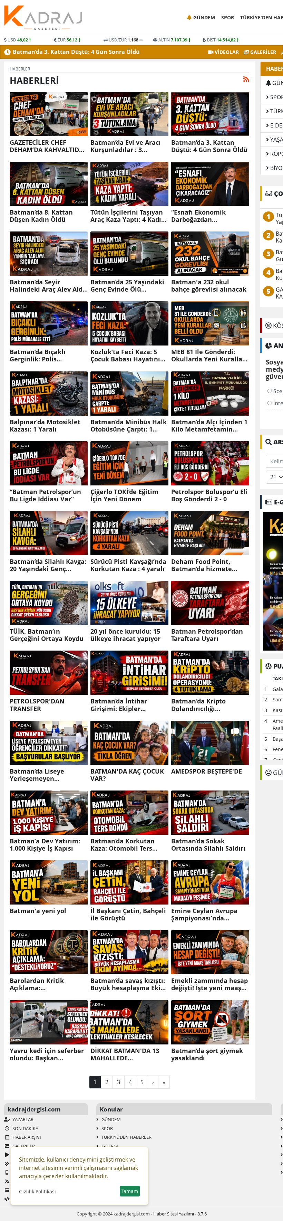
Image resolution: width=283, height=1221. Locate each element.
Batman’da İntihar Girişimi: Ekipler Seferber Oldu (118, 705)
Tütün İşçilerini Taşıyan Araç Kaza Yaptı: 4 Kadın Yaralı (127, 216)
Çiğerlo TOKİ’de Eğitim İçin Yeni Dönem (124, 495)
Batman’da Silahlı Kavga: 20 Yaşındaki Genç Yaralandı (48, 565)
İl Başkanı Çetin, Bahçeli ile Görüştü (128, 914)
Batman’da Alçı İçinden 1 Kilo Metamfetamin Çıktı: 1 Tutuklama (209, 425)
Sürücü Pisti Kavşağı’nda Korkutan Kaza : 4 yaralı (128, 565)
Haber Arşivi (26, 1137)
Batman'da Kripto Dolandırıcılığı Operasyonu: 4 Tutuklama (198, 705)
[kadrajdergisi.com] (43, 18)
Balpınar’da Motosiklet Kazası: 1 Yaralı (45, 425)
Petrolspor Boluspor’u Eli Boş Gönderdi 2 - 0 (209, 495)
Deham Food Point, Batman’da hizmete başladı (201, 565)
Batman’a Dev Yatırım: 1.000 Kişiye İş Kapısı (45, 844)
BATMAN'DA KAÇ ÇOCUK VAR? (127, 775)
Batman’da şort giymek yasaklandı (207, 1054)
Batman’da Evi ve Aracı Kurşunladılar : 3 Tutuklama (125, 146)
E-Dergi (109, 1146)
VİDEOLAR (226, 52)
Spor (227, 17)
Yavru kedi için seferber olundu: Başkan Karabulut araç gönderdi (48, 1054)
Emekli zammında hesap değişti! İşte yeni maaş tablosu (209, 984)
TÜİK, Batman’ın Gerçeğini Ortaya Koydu (47, 635)
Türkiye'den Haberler (126, 1137)
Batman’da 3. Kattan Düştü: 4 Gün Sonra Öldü (76, 52)
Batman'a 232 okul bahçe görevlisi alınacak (208, 285)
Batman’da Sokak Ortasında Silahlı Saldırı (208, 844)
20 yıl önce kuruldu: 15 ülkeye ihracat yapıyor (125, 635)
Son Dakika (24, 1128)
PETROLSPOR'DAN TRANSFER (37, 705)
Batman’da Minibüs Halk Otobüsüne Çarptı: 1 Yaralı (128, 425)
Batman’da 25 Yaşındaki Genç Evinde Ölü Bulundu (127, 285)
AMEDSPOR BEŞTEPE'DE (206, 771)
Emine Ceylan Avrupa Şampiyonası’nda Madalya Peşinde (204, 914)
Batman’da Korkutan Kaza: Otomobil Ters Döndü (122, 844)
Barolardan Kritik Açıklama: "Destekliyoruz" (37, 984)
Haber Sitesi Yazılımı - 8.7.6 (180, 1214)
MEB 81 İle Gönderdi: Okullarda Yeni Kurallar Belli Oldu (208, 355)
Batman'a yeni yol (38, 911)
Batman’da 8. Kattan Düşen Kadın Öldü (41, 216)
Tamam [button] (129, 1191)
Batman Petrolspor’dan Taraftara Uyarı (207, 635)
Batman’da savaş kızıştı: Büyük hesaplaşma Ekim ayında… (128, 984)
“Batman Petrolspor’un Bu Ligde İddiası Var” (45, 495)
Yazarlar (22, 1119)
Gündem (204, 17)
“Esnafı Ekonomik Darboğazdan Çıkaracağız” (198, 216)
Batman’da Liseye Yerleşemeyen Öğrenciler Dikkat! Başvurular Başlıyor (40, 775)
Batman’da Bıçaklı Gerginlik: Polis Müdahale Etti (38, 355)
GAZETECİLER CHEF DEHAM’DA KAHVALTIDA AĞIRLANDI (46, 146)
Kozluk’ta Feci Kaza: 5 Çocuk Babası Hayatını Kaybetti (125, 355)
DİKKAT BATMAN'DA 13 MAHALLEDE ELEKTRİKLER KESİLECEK (126, 1054)
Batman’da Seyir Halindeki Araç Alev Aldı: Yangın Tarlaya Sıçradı (48, 285)
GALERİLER (262, 52)
